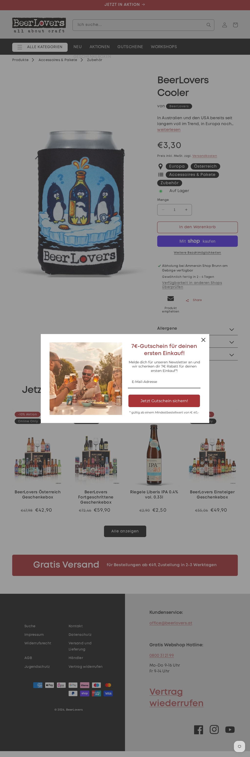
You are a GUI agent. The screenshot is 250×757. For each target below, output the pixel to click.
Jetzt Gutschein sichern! (164, 401)
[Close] (203, 340)
